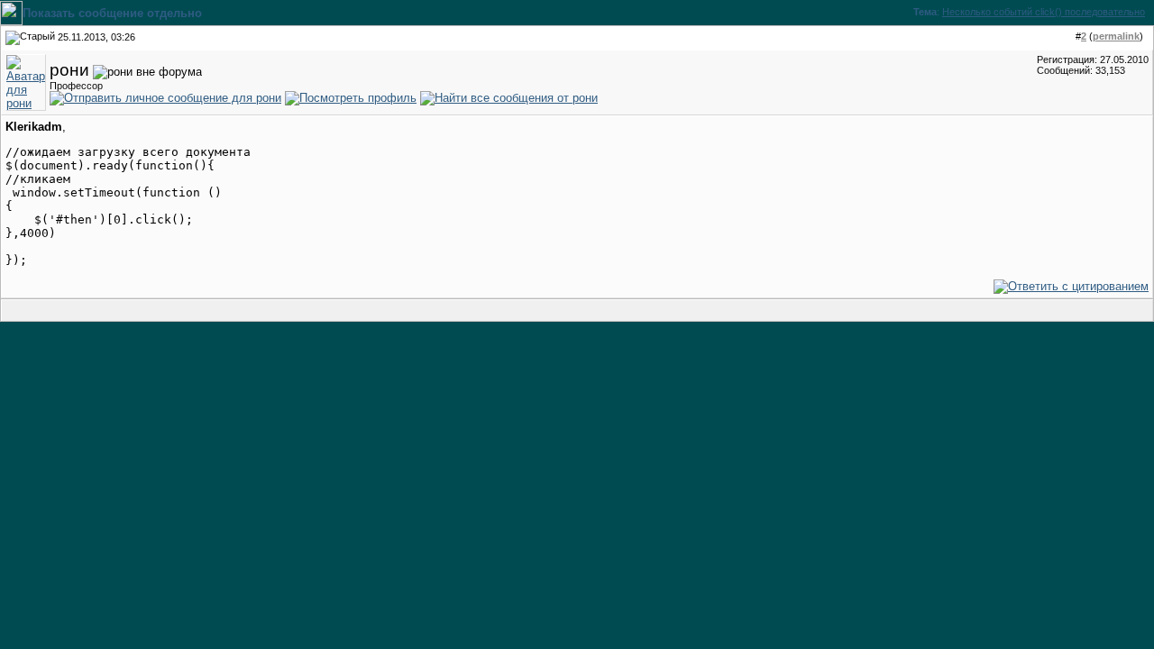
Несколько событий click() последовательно (1043, 11)
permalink (1116, 36)
